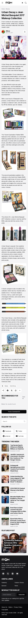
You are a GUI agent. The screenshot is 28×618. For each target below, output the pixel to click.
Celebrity (4, 582)
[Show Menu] (2, 2)
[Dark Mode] (22, 2)
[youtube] (17, 573)
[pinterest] (12, 573)
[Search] (25, 2)
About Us (4, 607)
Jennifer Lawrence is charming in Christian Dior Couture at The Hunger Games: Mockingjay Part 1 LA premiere (17, 457)
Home (3, 9)
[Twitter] (11, 390)
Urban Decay (13, 386)
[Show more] (19, 390)
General (4, 585)
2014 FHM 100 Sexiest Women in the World (17, 489)
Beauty (8, 9)
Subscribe (22, 594)
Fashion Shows (19, 582)
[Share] (24, 31)
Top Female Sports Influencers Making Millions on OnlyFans (17, 447)
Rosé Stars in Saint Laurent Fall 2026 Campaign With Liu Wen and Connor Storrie (18, 510)
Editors (10, 607)
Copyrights (5, 609)
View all (23, 397)
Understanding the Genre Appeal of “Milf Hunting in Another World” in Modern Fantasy (17, 479)
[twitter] (8, 573)
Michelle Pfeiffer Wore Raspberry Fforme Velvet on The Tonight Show (17, 499)
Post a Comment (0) (14, 411)
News (16, 585)
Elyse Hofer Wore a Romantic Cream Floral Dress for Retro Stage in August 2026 (18, 521)
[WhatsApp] (15, 390)
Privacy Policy (18, 607)
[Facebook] (7, 390)
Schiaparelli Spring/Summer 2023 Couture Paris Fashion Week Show (17, 468)
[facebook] (3, 573)
